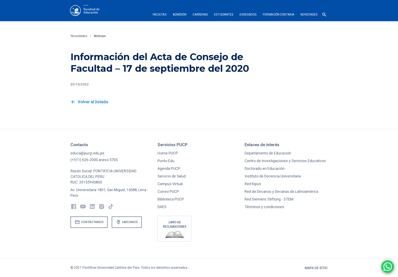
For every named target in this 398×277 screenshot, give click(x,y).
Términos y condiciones (264, 207)
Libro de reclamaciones (174, 224)
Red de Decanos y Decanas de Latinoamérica (281, 191)
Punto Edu (166, 161)
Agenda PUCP (169, 168)
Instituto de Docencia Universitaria (273, 176)
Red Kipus (253, 184)
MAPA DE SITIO (316, 268)
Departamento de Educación (268, 153)
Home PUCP (168, 153)
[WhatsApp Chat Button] (387, 266)
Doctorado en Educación (265, 168)
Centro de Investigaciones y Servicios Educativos (285, 161)
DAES (162, 207)
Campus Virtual (170, 184)
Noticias (100, 36)
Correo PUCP (168, 191)
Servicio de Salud (172, 176)
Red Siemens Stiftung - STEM (269, 199)
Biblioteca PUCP (171, 199)
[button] (160, 15)
